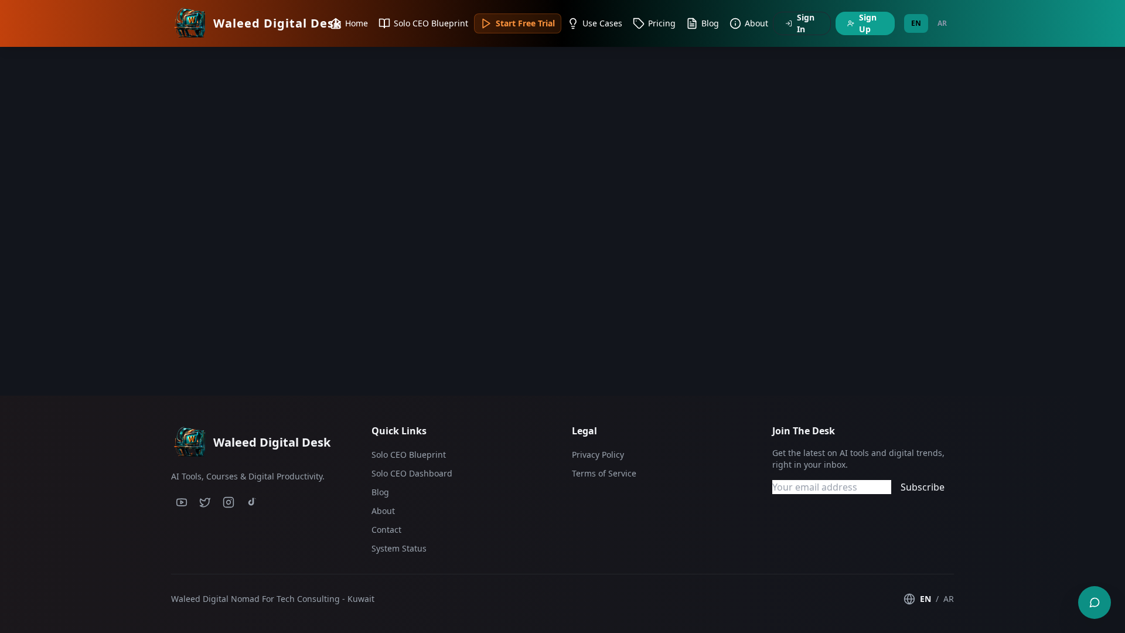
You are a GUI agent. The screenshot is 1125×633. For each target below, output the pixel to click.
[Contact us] (1094, 602)
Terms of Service (604, 473)
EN (916, 23)
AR (942, 23)
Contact (386, 529)
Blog (380, 492)
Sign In (805, 23)
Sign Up (868, 23)
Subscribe (923, 487)
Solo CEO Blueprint (408, 454)
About (383, 510)
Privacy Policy (598, 454)
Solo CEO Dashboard (411, 473)
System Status (399, 548)
